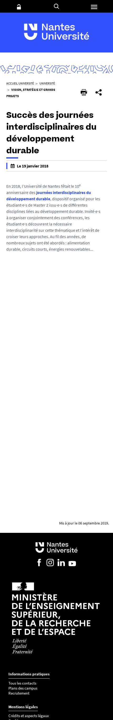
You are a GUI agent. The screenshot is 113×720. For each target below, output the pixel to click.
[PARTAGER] (98, 92)
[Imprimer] (83, 92)
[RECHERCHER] (56, 6)
